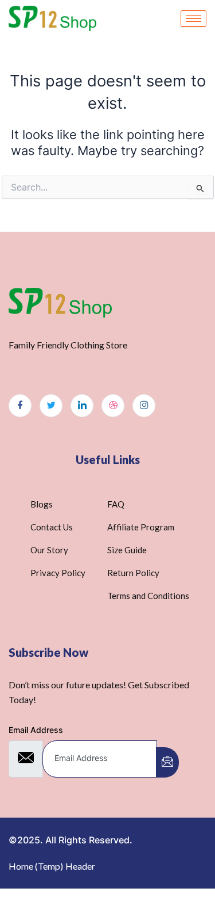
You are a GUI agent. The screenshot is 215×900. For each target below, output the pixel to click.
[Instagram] (143, 405)
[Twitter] (51, 405)
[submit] (167, 762)
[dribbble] (112, 405)
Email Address (36, 730)
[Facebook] (20, 405)
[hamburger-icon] (193, 18)
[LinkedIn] (82, 405)
